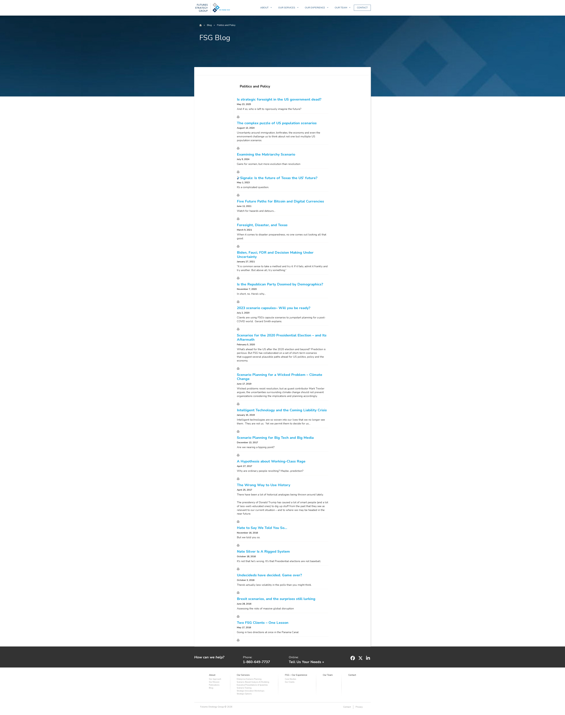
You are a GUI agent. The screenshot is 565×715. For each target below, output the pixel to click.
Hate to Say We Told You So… (262, 527)
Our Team (328, 675)
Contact (352, 675)
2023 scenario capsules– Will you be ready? (273, 308)
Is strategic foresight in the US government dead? (279, 99)
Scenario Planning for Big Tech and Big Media (275, 437)
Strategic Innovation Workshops (250, 691)
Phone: (247, 657)
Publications (214, 685)
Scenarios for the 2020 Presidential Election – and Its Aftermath (281, 337)
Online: (294, 657)
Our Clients (290, 682)
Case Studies (290, 679)
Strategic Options (244, 693)
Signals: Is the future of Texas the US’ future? (278, 178)
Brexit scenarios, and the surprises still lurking (276, 598)
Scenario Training (244, 688)
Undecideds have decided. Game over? (269, 575)
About (212, 675)
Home (200, 25)
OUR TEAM (341, 7)
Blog (209, 25)
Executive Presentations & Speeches (252, 685)
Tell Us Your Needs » (306, 662)
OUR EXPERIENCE (315, 7)
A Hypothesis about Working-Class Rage (271, 461)
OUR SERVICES (286, 7)
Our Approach (215, 679)
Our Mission (214, 682)
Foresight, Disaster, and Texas (262, 225)
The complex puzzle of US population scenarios (277, 123)
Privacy (359, 706)
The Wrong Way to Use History (263, 485)
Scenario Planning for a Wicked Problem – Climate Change (279, 376)
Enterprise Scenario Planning (249, 679)
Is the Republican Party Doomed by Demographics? (280, 284)
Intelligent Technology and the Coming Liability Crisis (282, 410)
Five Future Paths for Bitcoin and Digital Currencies (280, 201)
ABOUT (264, 7)
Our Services (243, 675)
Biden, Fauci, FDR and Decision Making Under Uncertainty (275, 254)
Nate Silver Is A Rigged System (263, 551)
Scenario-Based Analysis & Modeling (253, 682)
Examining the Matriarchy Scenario (266, 154)
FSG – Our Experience (296, 675)
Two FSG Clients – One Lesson (262, 622)
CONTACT (362, 7)
